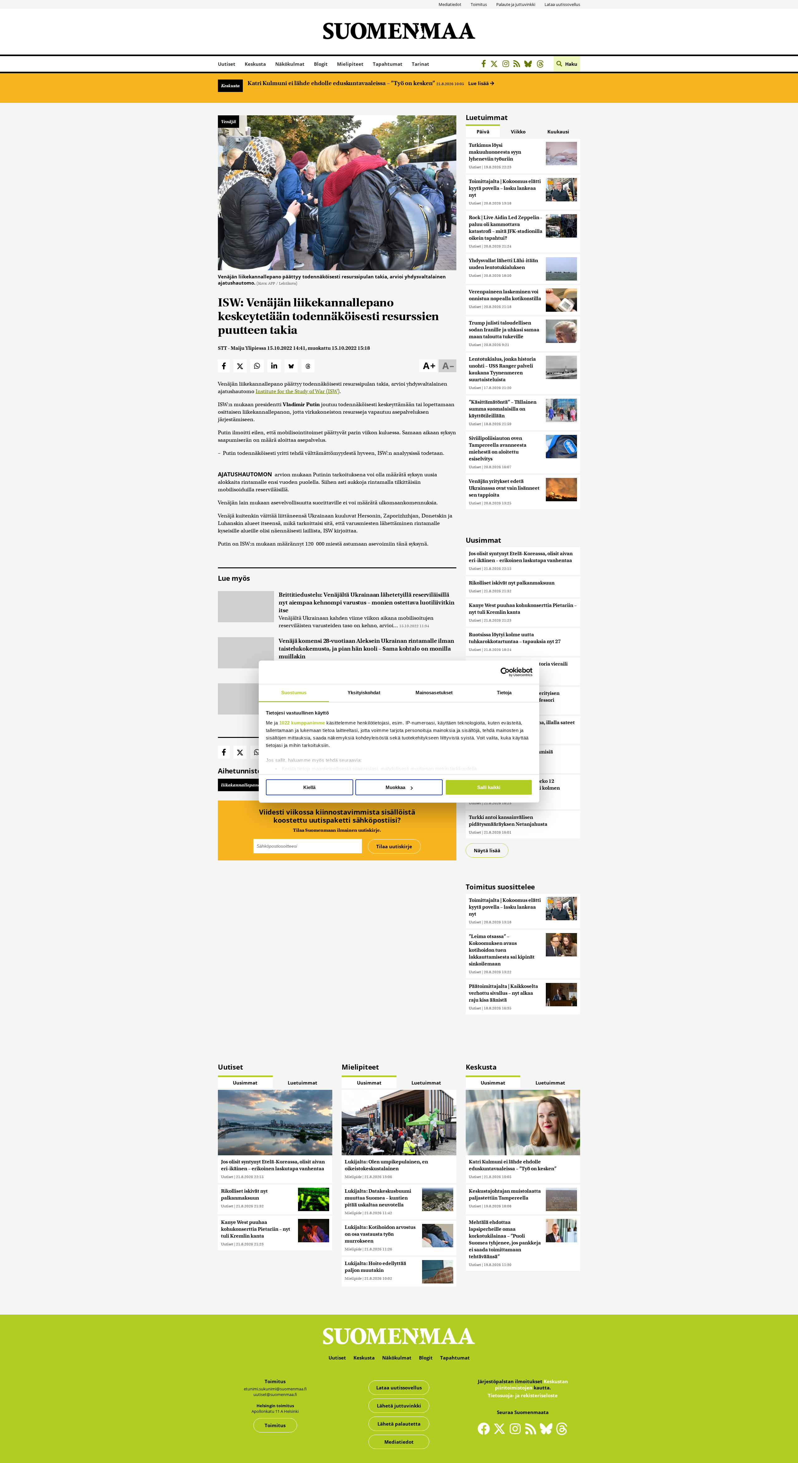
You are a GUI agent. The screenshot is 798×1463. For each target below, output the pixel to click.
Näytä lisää (487, 850)
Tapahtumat (387, 64)
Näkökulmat (290, 64)
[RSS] (518, 64)
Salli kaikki (488, 787)
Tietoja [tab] (504, 692)
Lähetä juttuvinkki (399, 1406)
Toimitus (479, 4)
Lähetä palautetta (399, 1424)
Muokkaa (395, 787)
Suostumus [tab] (293, 692)
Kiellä (309, 787)
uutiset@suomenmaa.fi (275, 1394)
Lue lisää (479, 83)
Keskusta (255, 64)
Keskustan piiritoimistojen (531, 1384)
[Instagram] (507, 64)
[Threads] (541, 64)
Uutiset (226, 64)
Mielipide (353, 1176)
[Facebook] (485, 64)
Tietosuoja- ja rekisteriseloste (523, 1395)
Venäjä (228, 121)
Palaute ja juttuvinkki (515, 4)
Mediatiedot (450, 4)
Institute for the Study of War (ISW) (297, 391)
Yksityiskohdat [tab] (364, 692)
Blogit (321, 64)
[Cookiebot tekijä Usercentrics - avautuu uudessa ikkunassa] (505, 672)
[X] (495, 64)
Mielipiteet (350, 64)
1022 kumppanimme (302, 722)
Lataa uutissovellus (562, 4)
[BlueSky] (529, 64)
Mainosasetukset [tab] (434, 692)
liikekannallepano (240, 785)
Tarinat (420, 64)
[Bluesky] (547, 1433)
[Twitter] (501, 1433)
